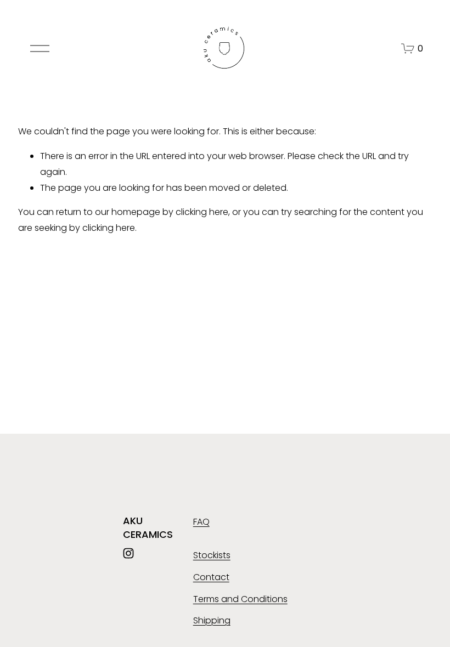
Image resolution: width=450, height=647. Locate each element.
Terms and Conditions (240, 599)
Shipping (211, 620)
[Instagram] (128, 553)
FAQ (201, 521)
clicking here (202, 212)
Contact (211, 577)
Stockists (211, 555)
